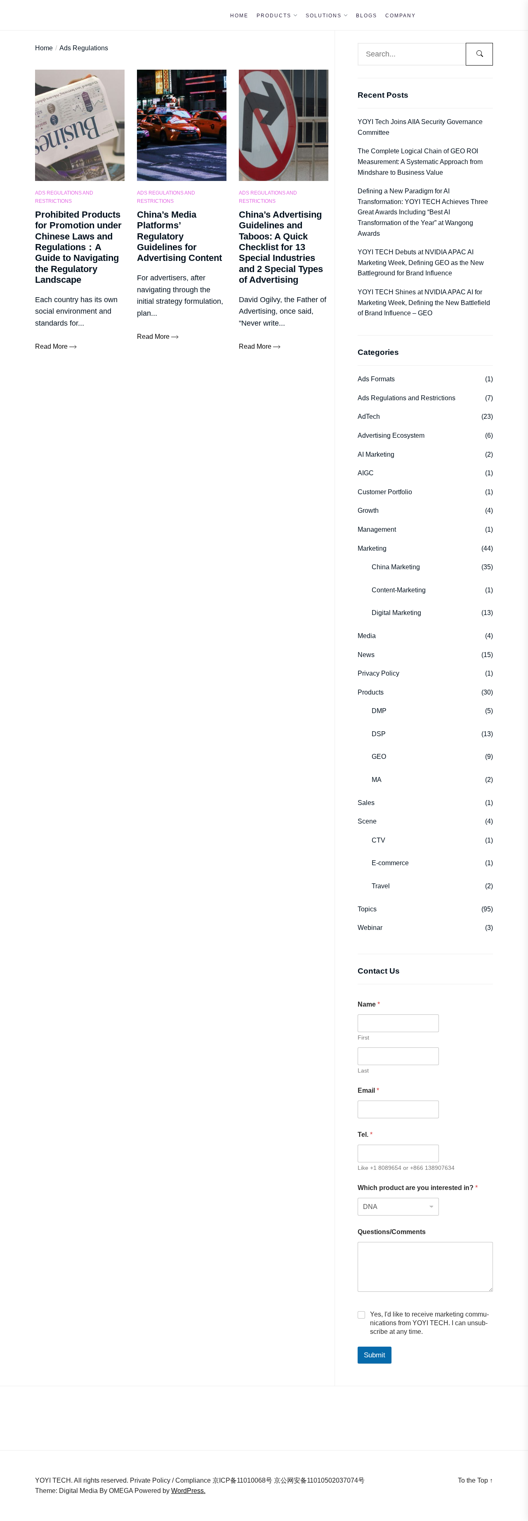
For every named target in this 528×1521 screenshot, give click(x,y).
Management (377, 529)
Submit (374, 1355)
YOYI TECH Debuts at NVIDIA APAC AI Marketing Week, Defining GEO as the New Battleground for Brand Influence (421, 263)
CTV (378, 840)
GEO (379, 756)
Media (367, 635)
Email (368, 1090)
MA (377, 779)
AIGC (366, 472)
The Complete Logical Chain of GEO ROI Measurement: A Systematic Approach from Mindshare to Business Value (420, 162)
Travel (381, 886)
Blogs (366, 15)
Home (239, 15)
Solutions (324, 15)
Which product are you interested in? (418, 1187)
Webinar (370, 927)
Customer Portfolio (385, 491)
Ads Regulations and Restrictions (64, 197)
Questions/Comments (392, 1231)
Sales (366, 802)
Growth (368, 510)
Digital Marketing (396, 612)
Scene (367, 821)
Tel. (365, 1134)
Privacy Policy (378, 673)
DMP (379, 710)
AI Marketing (376, 454)
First (363, 1037)
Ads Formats (376, 379)
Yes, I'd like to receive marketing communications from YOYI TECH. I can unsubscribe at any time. (429, 1323)
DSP (379, 733)
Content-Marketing (399, 590)
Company (400, 15)
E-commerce (390, 862)
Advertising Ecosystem (391, 435)
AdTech (369, 416)
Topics (367, 909)
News (366, 654)
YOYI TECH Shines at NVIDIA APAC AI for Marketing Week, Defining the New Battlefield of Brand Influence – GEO (424, 303)
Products (274, 15)
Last (363, 1070)
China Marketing (396, 566)
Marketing (372, 548)
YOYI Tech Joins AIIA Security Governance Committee (420, 127)
